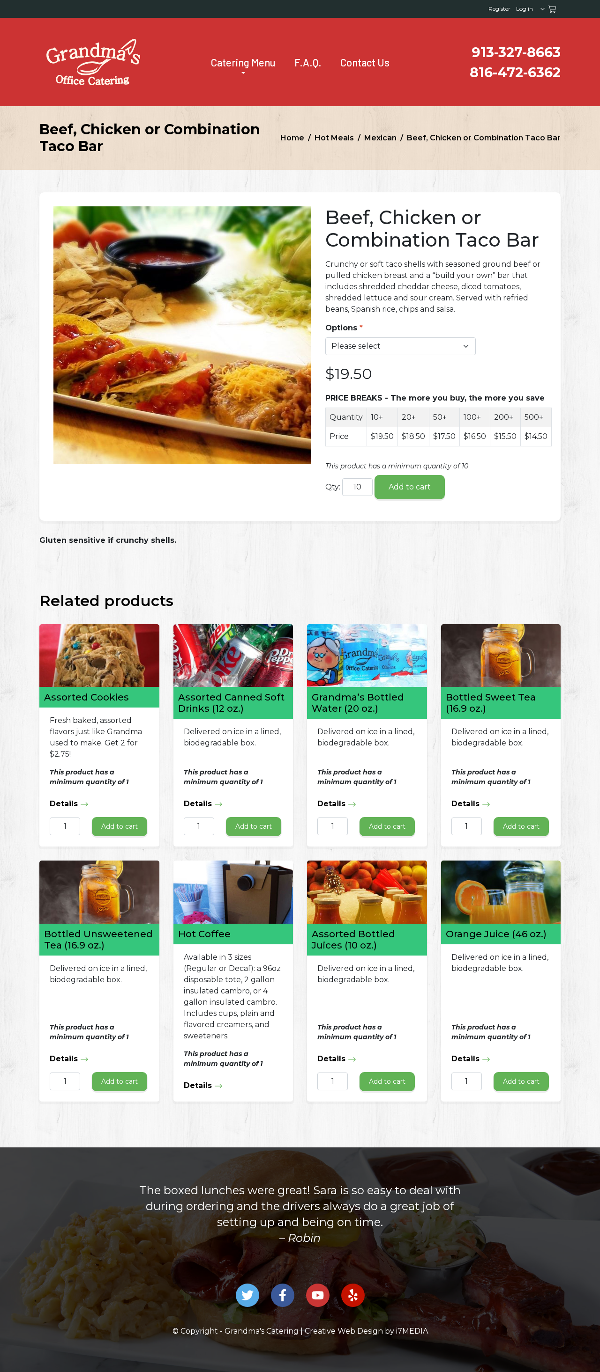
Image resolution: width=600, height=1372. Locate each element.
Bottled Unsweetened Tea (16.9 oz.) (98, 939)
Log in (524, 8)
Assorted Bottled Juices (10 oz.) (353, 939)
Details (65, 803)
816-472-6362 (515, 72)
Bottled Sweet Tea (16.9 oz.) (491, 703)
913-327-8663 (516, 52)
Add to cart (410, 486)
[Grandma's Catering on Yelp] (353, 1295)
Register (499, 8)
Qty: (332, 486)
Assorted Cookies (86, 697)
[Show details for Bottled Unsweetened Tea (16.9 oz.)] (99, 892)
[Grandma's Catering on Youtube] (318, 1295)
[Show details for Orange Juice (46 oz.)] (501, 892)
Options (341, 327)
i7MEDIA (412, 1331)
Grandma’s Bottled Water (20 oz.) (358, 703)
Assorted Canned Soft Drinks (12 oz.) (231, 703)
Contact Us (365, 62)
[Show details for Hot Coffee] (233, 892)
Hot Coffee (204, 934)
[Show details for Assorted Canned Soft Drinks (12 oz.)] (233, 655)
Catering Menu (243, 62)
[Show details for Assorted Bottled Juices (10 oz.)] (367, 892)
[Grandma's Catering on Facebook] (282, 1295)
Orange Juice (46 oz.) (496, 934)
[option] (300, 1222)
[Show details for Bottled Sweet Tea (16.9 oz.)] (501, 655)
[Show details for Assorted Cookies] (99, 655)
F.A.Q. (308, 62)
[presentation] (93, 62)
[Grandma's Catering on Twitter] (247, 1295)
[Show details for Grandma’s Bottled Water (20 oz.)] (367, 655)
